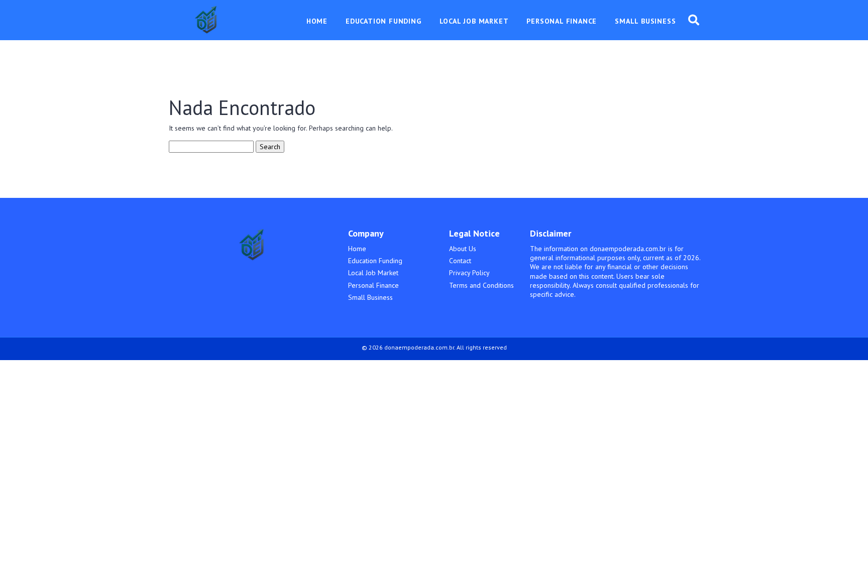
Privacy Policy (469, 272)
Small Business (370, 297)
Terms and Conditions (481, 285)
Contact (460, 260)
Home (357, 248)
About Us (462, 248)
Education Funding (375, 260)
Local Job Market (373, 272)
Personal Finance (373, 285)
